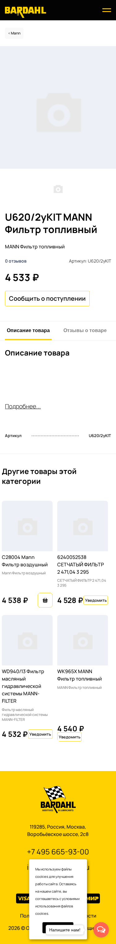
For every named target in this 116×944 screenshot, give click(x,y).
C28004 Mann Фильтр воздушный (25, 561)
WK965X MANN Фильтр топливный (79, 675)
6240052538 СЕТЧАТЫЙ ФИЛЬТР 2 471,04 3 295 (80, 564)
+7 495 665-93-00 (58, 851)
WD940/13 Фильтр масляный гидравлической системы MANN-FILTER (23, 686)
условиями (70, 898)
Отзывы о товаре (85, 330)
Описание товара (28, 330)
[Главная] (25, 12)
